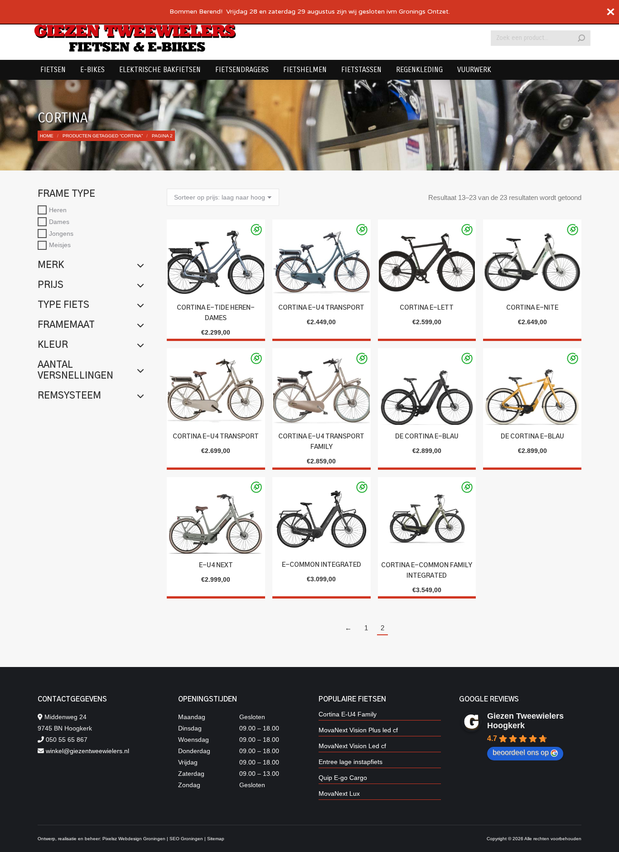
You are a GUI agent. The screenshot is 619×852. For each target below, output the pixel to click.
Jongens (61, 233)
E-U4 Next (216, 565)
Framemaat (66, 325)
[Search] (581, 38)
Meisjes (60, 244)
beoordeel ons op (521, 752)
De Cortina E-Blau (427, 436)
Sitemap (215, 838)
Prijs (50, 285)
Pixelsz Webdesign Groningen (133, 838)
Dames (59, 221)
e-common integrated (321, 565)
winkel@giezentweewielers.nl (87, 751)
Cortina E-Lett (427, 308)
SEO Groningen (186, 838)
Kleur (53, 345)
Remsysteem (69, 395)
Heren (58, 210)
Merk (51, 265)
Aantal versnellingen (75, 370)
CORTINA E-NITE (532, 308)
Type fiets (63, 305)
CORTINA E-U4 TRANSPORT (321, 308)
